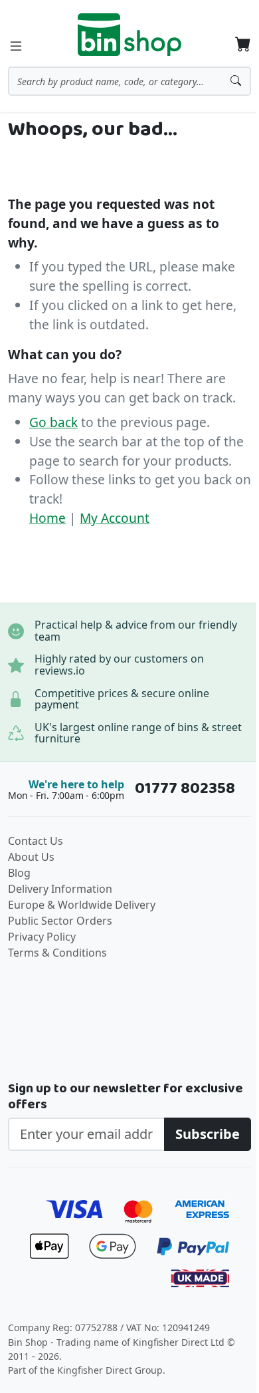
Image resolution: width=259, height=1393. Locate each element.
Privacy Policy (42, 936)
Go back (53, 422)
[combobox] (129, 81)
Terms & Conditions (57, 952)
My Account (114, 518)
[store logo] (129, 34)
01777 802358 (185, 788)
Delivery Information (60, 888)
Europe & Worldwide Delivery (81, 904)
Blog (19, 872)
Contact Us (35, 841)
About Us (31, 857)
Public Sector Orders (60, 920)
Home (47, 518)
